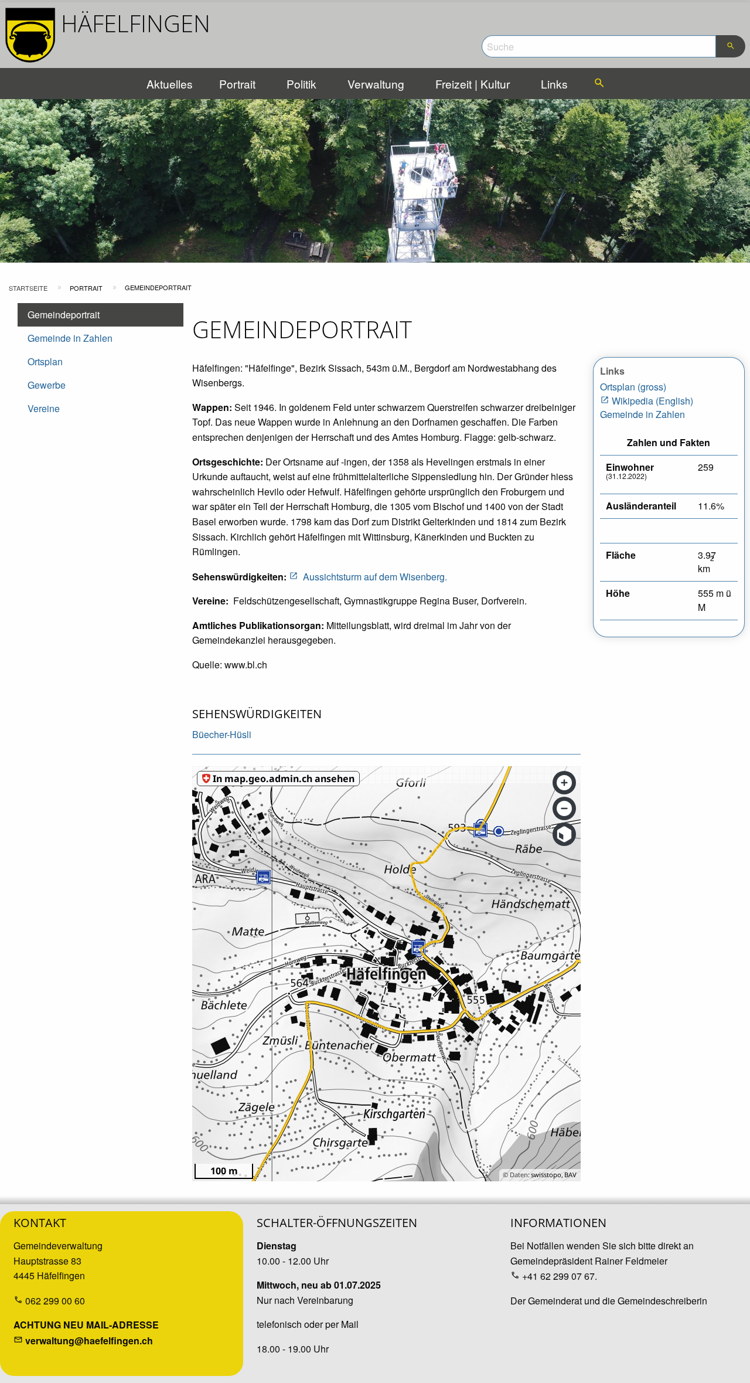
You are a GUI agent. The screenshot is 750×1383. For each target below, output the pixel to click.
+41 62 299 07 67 (558, 1276)
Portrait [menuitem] (237, 83)
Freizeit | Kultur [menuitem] (472, 83)
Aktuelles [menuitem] (169, 83)
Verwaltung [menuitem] (375, 83)
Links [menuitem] (554, 83)
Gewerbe (47, 385)
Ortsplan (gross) (633, 386)
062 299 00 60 (55, 1300)
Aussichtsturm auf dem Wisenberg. (375, 576)
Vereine (44, 408)
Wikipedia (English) (652, 400)
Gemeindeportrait (64, 314)
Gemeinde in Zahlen (70, 338)
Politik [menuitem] (301, 83)
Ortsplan (45, 361)
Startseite (28, 288)
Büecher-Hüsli (221, 734)
